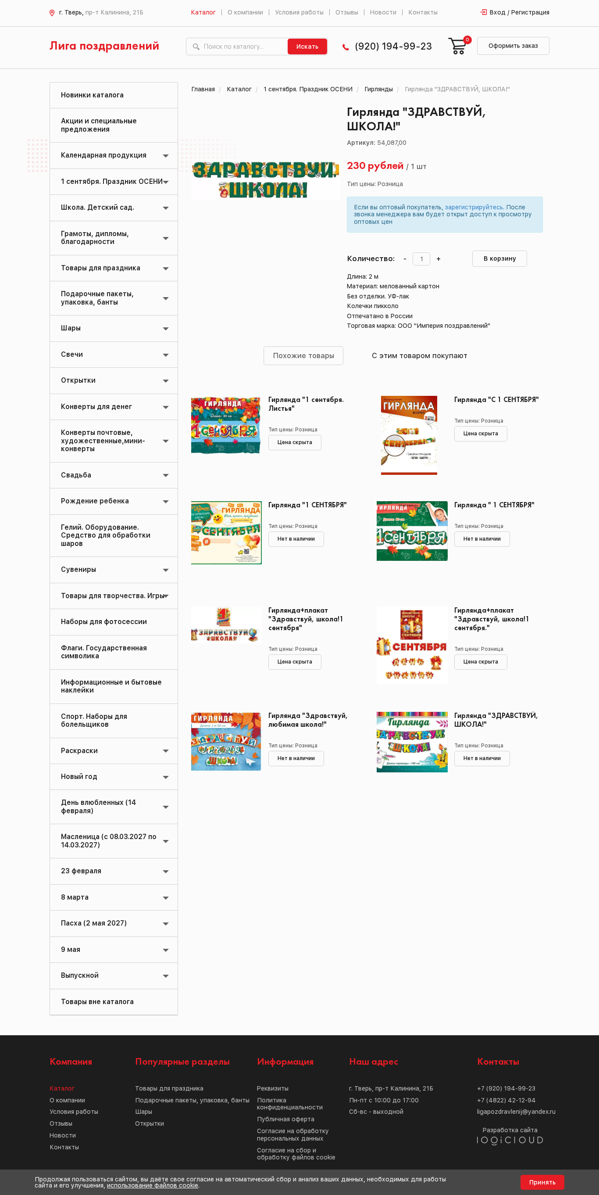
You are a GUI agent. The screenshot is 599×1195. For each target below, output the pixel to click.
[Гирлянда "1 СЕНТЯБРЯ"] (223, 540)
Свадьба (76, 475)
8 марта (75, 897)
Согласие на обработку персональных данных (293, 1134)
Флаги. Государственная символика (104, 652)
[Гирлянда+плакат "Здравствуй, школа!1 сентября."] (409, 645)
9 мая (70, 949)
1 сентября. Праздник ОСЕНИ (112, 181)
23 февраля (81, 871)
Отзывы (346, 12)
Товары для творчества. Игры (112, 596)
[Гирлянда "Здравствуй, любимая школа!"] (223, 751)
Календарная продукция (103, 155)
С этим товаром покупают (419, 355)
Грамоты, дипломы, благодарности (95, 238)
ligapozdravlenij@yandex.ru (516, 1111)
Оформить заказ (513, 45)
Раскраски (79, 750)
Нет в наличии (296, 539)
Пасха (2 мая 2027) (94, 923)
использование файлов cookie (152, 1185)
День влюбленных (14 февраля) (98, 806)
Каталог (203, 12)
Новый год (79, 776)
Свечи (72, 354)
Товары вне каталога (97, 1002)
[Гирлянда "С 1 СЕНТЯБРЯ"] (409, 435)
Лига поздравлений (104, 46)
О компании (245, 12)
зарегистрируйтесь (474, 207)
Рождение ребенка (95, 501)
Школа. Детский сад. (97, 207)
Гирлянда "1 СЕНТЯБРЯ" (307, 505)
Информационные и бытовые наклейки (111, 686)
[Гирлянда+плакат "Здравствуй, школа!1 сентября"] (223, 645)
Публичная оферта (285, 1119)
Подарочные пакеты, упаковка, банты (97, 298)
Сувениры (78, 569)
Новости (383, 12)
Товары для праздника (100, 268)
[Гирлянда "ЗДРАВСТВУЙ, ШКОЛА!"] (409, 751)
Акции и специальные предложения (99, 125)
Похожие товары (303, 355)
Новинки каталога (92, 95)
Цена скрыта (295, 442)
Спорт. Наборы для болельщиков (94, 720)
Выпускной (80, 975)
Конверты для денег (96, 406)
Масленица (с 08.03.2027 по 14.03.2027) (109, 841)
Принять (542, 1182)
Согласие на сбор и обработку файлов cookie (296, 1154)
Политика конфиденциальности (290, 1104)
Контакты (423, 12)
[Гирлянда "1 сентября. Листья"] (223, 435)
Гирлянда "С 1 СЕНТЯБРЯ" (496, 400)
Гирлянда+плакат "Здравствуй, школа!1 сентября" (306, 619)
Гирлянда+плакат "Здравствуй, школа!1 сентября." (492, 619)
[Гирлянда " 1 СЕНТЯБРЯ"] (409, 540)
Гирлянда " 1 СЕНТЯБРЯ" (494, 505)
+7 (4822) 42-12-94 (506, 1100)
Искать (307, 46)
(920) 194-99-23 (393, 46)
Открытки (78, 380)
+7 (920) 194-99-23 (506, 1088)
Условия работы (299, 12)
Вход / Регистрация (519, 12)
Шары (71, 328)
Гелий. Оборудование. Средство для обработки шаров (105, 535)
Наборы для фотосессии (104, 621)
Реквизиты (273, 1088)
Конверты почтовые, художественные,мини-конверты (103, 440)
